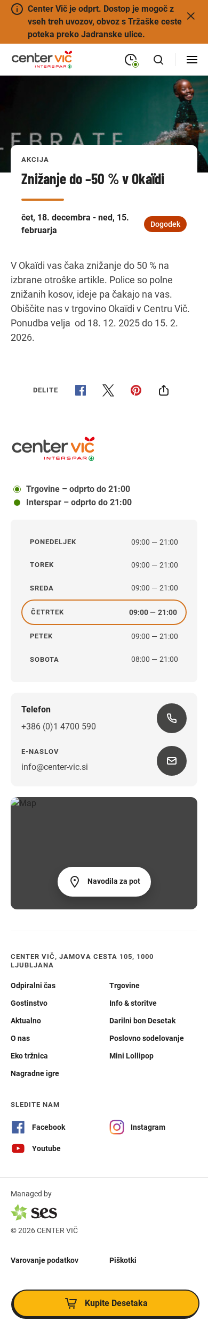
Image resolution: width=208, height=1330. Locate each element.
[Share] (163, 390)
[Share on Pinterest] (136, 390)
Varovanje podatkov (44, 1259)
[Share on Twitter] (108, 390)
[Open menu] (192, 59)
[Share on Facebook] (80, 390)
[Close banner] (191, 16)
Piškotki (123, 1259)
